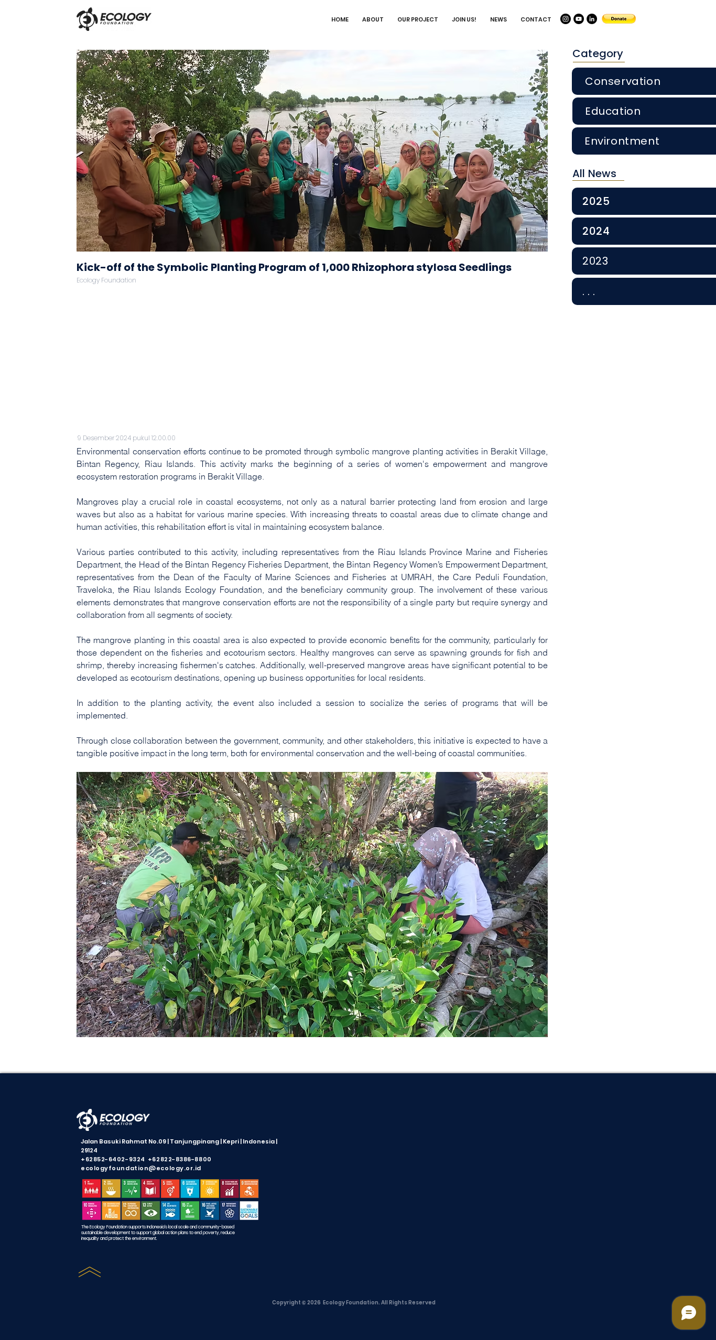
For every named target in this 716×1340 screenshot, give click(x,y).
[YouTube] (578, 19)
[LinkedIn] (592, 19)
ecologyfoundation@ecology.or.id (141, 1168)
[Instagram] (565, 19)
